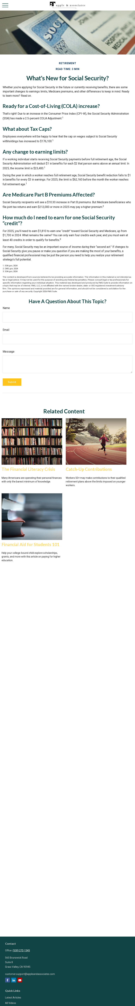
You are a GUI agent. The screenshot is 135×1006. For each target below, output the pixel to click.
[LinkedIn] (13, 980)
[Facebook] (7, 980)
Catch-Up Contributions (89, 469)
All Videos (10, 1003)
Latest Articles (13, 997)
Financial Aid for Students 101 (30, 544)
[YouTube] (19, 980)
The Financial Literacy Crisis (28, 469)
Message (8, 351)
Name (6, 308)
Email (6, 329)
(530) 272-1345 (21, 950)
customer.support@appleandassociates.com (30, 974)
